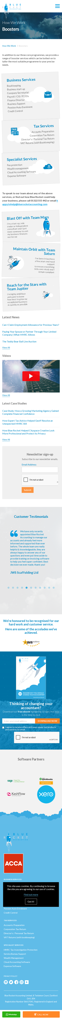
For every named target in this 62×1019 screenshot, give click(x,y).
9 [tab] (44, 587)
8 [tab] (40, 587)
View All (6, 347)
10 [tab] (49, 587)
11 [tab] (53, 587)
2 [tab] (12, 587)
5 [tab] (26, 587)
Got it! (31, 901)
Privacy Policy (10, 976)
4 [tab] (21, 587)
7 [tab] (35, 587)
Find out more (31, 894)
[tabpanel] (31, 552)
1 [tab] (8, 587)
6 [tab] (31, 587)
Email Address (29, 464)
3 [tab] (17, 587)
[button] (57, 6)
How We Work (9, 46)
